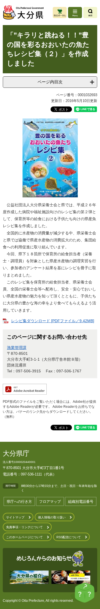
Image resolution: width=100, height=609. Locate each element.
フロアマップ (50, 501)
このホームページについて (24, 537)
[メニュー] (75, 12)
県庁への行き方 (19, 501)
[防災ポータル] (60, 12)
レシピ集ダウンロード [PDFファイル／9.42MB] (52, 321)
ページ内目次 (50, 81)
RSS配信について (68, 537)
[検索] (90, 12)
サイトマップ (15, 517)
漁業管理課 (16, 347)
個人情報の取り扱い (52, 517)
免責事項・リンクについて (24, 527)
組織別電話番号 (80, 501)
